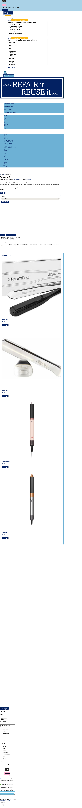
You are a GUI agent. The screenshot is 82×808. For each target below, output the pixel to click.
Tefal (5, 128)
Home (1, 174)
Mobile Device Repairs (8, 111)
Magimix (5, 121)
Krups (5, 119)
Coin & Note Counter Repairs (10, 112)
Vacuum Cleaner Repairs (9, 105)
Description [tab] (2, 235)
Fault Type (3, 196)
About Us (5, 99)
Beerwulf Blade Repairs (8, 106)
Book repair (5, 201)
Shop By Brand (6, 114)
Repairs (4, 102)
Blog (4, 130)
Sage (5, 125)
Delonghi (6, 115)
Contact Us (5, 131)
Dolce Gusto (6, 116)
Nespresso (6, 122)
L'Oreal (26, 179)
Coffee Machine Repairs (9, 103)
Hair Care (4, 174)
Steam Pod (19, 179)
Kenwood (6, 118)
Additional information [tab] (11, 235)
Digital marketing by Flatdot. (5, 800)
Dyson (5, 127)
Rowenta (6, 124)
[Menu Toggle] (8, 15)
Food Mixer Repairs (8, 109)
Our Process (5, 100)
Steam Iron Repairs (8, 108)
